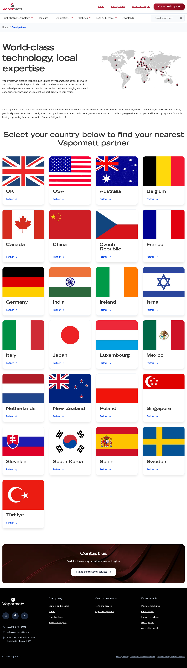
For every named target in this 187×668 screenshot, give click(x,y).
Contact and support (169, 6)
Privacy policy (122, 657)
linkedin (5, 615)
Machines (83, 18)
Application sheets (150, 628)
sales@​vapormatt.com (18, 632)
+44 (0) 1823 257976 (16, 627)
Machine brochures (150, 606)
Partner (10, 199)
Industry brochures (150, 617)
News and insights (141, 7)
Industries (43, 18)
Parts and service (105, 18)
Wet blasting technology (17, 18)
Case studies (147, 612)
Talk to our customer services (91, 572)
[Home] (12, 6)
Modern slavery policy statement (171, 657)
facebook (15, 615)
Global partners (118, 7)
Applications (63, 18)
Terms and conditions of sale (142, 657)
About (101, 7)
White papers (147, 623)
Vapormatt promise (104, 612)
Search (181, 18)
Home (5, 27)
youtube (24, 615)
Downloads (128, 18)
